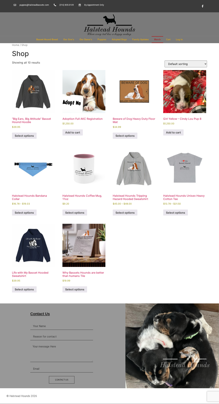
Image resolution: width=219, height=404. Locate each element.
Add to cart (72, 132)
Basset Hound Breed (47, 39)
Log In (179, 39)
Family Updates (140, 39)
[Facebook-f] (202, 6)
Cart (168, 39)
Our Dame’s (86, 39)
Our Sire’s (68, 39)
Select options (24, 135)
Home (15, 45)
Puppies (102, 39)
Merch (157, 39)
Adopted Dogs (119, 39)
